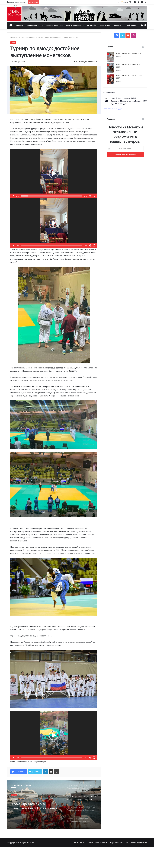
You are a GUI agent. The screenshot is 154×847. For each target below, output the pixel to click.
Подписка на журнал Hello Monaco (123, 843)
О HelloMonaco (131, 25)
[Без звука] (90, 196)
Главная (90, 843)
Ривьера (117, 25)
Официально (32, 25)
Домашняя (16, 37)
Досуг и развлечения (74, 25)
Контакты (104, 843)
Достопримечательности (51, 25)
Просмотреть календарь (112, 108)
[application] (53, 173)
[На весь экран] (94, 196)
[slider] (51, 196)
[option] (54, 804)
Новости (19, 25)
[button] (53, 173)
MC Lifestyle (91, 25)
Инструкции (105, 25)
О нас (97, 843)
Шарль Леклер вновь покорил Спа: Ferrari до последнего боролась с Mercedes (32, 806)
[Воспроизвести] (13, 196)
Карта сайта (142, 843)
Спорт (31, 37)
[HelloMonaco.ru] (77, 13)
